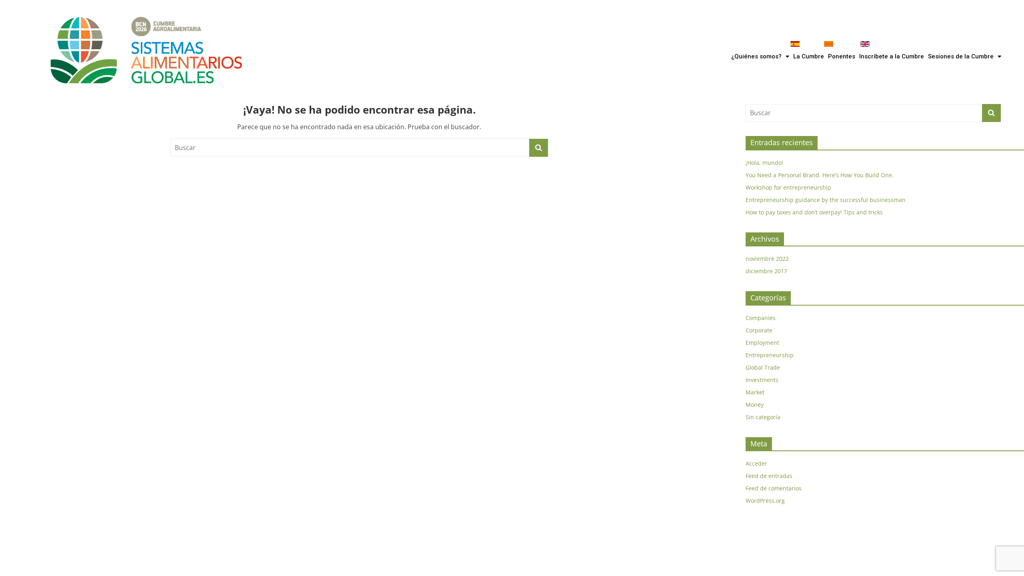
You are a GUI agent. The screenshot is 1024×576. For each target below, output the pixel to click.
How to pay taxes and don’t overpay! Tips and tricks (814, 212)
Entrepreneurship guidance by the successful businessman (826, 200)
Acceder (756, 463)
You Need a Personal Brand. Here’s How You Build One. (820, 175)
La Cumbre (808, 56)
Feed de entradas (769, 476)
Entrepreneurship (770, 355)
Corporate (759, 330)
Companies (761, 318)
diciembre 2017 (766, 271)
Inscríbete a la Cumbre (891, 56)
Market (755, 392)
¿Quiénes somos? (756, 56)
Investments (762, 380)
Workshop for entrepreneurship (788, 187)
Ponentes (841, 56)
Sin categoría (763, 417)
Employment (762, 342)
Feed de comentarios (774, 488)
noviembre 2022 (767, 258)
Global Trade (763, 367)
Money (755, 404)
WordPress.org (765, 500)
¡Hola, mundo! (764, 162)
